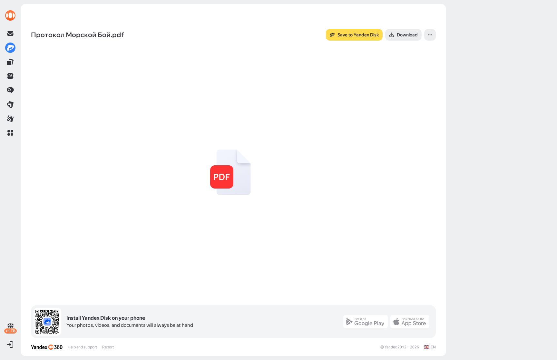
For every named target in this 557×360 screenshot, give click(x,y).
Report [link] (108, 347)
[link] (10, 15)
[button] (10, 133)
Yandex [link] (391, 347)
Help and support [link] (82, 347)
